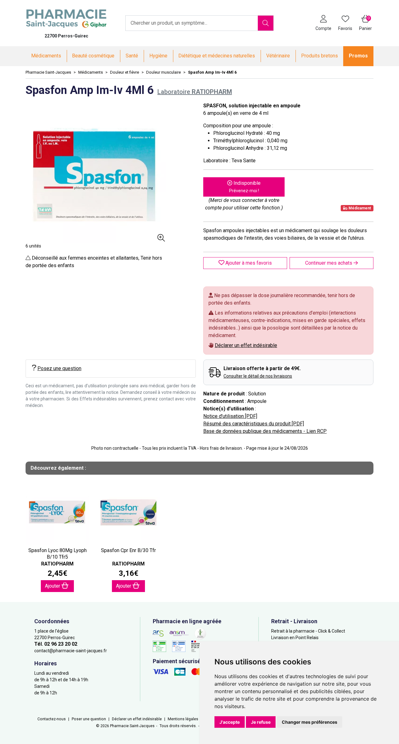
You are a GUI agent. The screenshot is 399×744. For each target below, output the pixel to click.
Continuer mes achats (329, 263)
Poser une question (89, 719)
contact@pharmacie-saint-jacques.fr (70, 650)
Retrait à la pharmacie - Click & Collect (308, 631)
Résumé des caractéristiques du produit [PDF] (253, 424)
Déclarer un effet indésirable (246, 345)
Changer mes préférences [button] (309, 722)
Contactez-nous (51, 719)
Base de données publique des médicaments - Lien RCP (265, 431)
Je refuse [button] (261, 722)
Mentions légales (183, 719)
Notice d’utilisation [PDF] (230, 416)
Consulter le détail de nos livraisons (258, 376)
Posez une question (59, 368)
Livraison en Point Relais (295, 637)
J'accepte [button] (229, 722)
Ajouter (53, 586)
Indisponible (245, 186)
